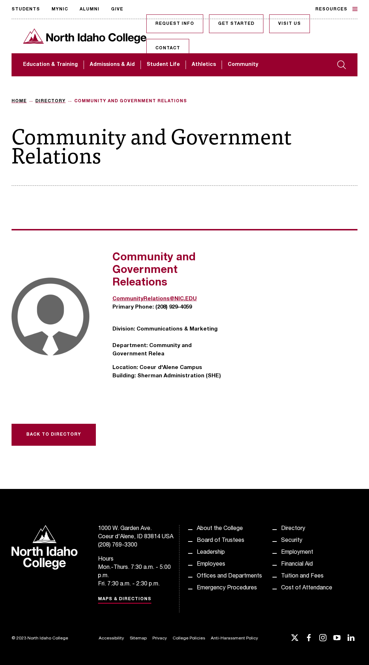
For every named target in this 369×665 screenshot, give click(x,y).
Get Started (236, 24)
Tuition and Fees (302, 576)
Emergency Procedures (227, 588)
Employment (297, 553)
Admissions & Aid (112, 64)
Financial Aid (297, 564)
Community (243, 64)
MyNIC (60, 9)
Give (117, 9)
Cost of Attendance (306, 588)
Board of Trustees (220, 541)
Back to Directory (53, 434)
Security (291, 541)
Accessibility (111, 638)
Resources (331, 9)
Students (26, 9)
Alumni (89, 9)
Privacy (159, 638)
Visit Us (289, 24)
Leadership (211, 553)
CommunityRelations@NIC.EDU (154, 299)
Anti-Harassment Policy (234, 638)
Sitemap (138, 638)
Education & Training (50, 64)
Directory (50, 101)
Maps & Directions (124, 599)
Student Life (163, 64)
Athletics (204, 64)
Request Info (174, 24)
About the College (220, 529)
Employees (211, 564)
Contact (167, 48)
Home (19, 101)
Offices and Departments (229, 576)
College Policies (189, 638)
